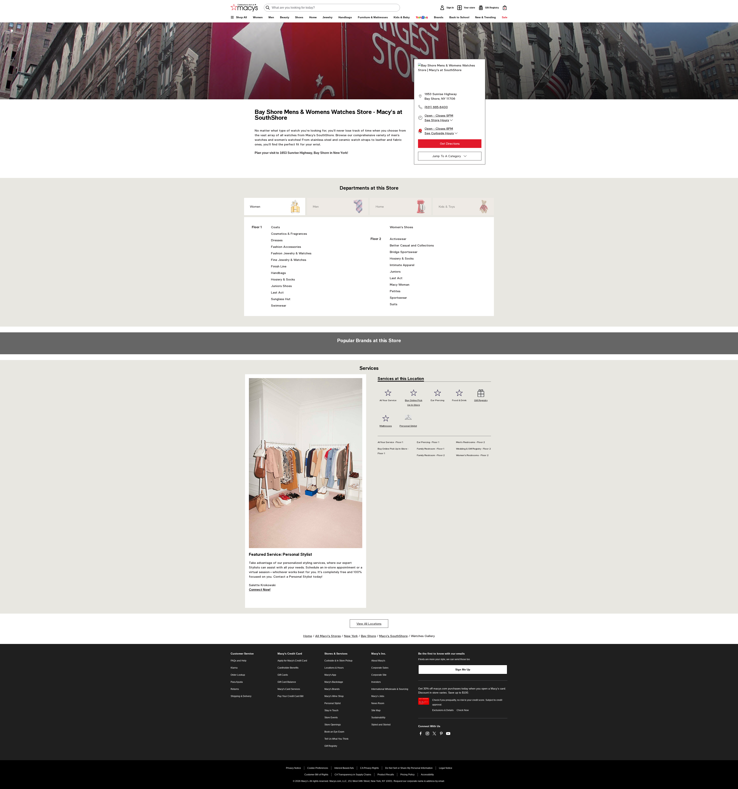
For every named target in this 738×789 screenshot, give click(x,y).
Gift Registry (330, 746)
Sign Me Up (462, 669)
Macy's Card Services (289, 689)
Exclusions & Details (443, 710)
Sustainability (378, 717)
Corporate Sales (379, 667)
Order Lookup (238, 675)
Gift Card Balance (287, 682)
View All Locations (369, 623)
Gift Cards (283, 675)
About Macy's (378, 660)
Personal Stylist (332, 703)
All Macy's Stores (328, 636)
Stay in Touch (331, 710)
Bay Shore (368, 636)
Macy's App (330, 675)
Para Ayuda (237, 682)
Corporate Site (378, 675)
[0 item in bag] (504, 8)
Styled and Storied (381, 724)
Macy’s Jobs (377, 696)
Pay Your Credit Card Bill (290, 696)
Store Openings (332, 724)
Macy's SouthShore (393, 636)
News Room (377, 703)
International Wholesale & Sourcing (389, 689)
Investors (376, 682)
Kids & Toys (447, 206)
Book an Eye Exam (334, 731)
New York (351, 636)
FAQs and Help (238, 660)
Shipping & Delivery (241, 696)
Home (380, 206)
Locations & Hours (334, 667)
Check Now (463, 710)
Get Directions (450, 143)
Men (316, 206)
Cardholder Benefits (288, 667)
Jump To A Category (446, 156)
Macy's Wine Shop (334, 696)
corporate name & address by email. (426, 781)
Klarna (234, 667)
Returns (235, 689)
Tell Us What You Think (336, 739)
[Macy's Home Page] (244, 8)
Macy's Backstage (333, 682)
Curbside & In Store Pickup (338, 660)
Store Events (331, 717)
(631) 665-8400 (436, 107)
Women (255, 206)
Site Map (376, 710)
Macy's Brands (332, 689)
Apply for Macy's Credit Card (292, 660)
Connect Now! (260, 589)
